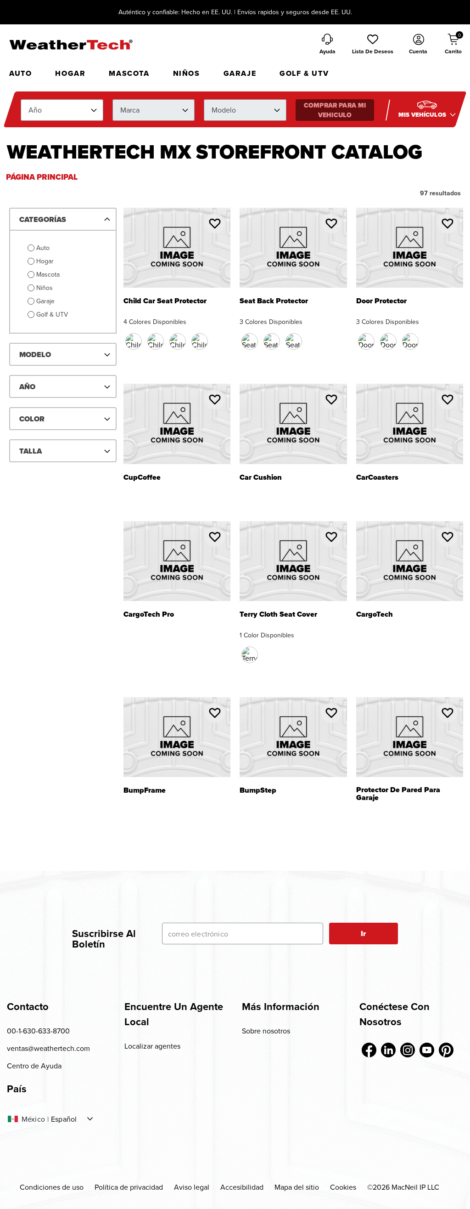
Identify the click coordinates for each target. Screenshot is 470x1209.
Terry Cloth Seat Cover (278, 615)
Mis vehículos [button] (423, 114)
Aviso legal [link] (191, 1187)
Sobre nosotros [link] (266, 1031)
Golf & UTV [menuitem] (304, 73)
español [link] (64, 1118)
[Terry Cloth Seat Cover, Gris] (250, 655)
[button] (372, 45)
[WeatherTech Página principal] (70, 44)
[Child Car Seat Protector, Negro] (133, 341)
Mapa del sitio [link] (296, 1187)
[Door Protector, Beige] (388, 341)
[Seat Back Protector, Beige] (272, 341)
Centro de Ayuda (34, 1066)
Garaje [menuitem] (240, 73)
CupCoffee (142, 478)
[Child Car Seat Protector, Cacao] (155, 341)
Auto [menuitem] (20, 73)
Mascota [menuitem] (129, 73)
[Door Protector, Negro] (366, 341)
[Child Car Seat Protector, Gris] (200, 341)
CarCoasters (377, 478)
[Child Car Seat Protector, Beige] (178, 341)
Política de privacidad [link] (129, 1187)
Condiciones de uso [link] (52, 1187)
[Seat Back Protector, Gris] (294, 341)
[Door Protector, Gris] (410, 341)
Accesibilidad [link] (241, 1187)
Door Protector (381, 301)
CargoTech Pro (148, 615)
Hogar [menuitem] (70, 73)
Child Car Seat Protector (165, 301)
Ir (363, 933)
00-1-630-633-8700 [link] (38, 1031)
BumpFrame (144, 791)
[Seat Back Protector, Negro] (250, 341)
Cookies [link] (343, 1187)
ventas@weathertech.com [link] (48, 1048)
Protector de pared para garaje (398, 794)
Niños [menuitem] (186, 73)
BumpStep (258, 791)
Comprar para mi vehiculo (335, 110)
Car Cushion (261, 478)
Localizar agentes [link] (152, 1046)
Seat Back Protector (274, 301)
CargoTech (374, 615)
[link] (369, 1050)
